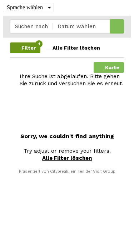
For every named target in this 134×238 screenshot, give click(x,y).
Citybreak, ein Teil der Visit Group (82, 171)
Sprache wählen (25, 7)
